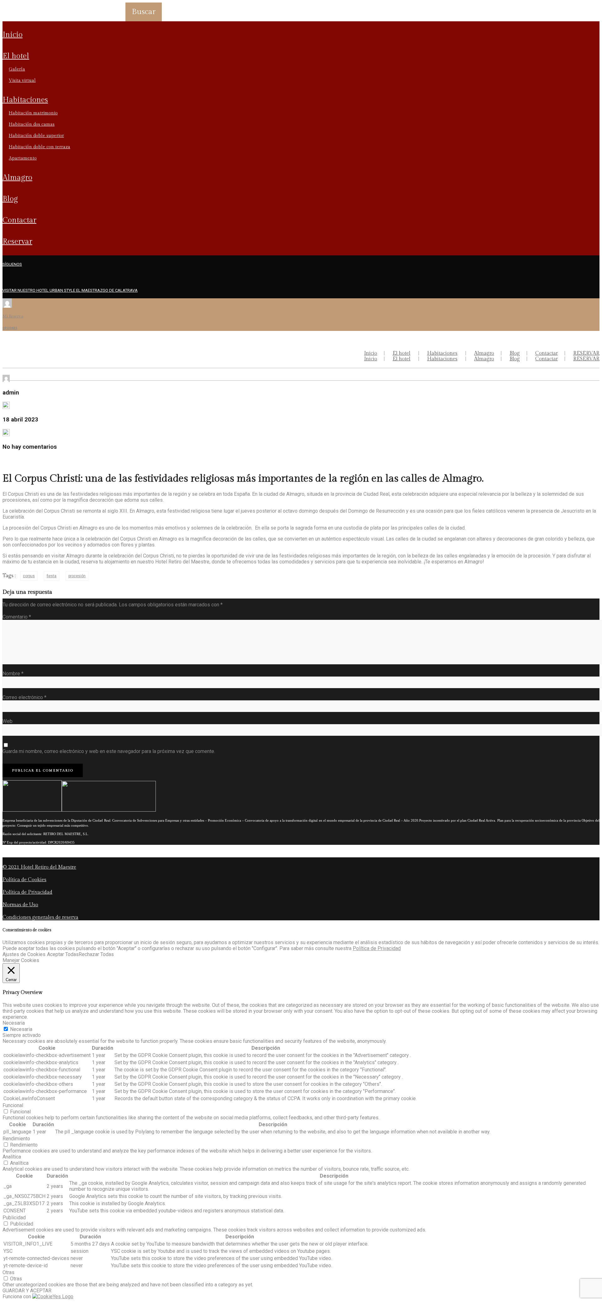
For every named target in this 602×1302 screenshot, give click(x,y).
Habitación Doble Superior (36, 135)
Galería (17, 69)
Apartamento (23, 158)
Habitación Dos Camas (32, 124)
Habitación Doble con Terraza (39, 146)
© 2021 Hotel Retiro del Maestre (39, 867)
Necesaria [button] (14, 1023)
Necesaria (21, 1029)
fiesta (51, 576)
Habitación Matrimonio (33, 113)
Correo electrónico (24, 697)
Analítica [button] (12, 1157)
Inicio (13, 34)
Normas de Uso (20, 905)
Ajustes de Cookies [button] (24, 954)
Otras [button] (8, 1272)
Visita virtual (22, 80)
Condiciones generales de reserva (40, 917)
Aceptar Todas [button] (63, 954)
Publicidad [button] (14, 1218)
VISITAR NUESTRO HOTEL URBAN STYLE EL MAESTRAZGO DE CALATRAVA (70, 290)
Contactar (19, 220)
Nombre (13, 674)
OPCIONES (10, 328)
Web (8, 721)
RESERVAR (17, 241)
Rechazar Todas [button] (96, 954)
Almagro (17, 177)
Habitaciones (25, 100)
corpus (29, 576)
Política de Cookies (24, 880)
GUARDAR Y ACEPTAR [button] (27, 1291)
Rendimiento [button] (16, 1139)
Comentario (17, 617)
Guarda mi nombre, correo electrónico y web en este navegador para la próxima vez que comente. (109, 751)
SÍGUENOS (12, 264)
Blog (10, 199)
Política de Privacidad (27, 892)
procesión (77, 576)
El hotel (16, 56)
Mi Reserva (13, 316)
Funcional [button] (13, 1105)
